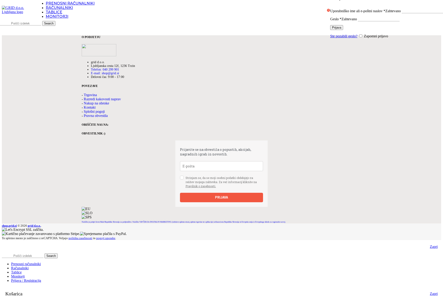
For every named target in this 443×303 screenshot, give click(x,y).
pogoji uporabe (105, 238)
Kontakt (90, 107)
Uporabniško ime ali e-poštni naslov (365, 11)
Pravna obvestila (96, 116)
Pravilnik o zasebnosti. (201, 186)
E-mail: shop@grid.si (105, 73)
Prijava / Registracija (26, 280)
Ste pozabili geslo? (343, 36)
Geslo (343, 19)
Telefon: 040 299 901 (105, 69)
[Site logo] (17, 12)
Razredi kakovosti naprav (102, 99)
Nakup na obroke (96, 103)
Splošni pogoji (94, 111)
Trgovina (90, 95)
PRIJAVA (221, 197)
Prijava (336, 27)
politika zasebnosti (80, 238)
